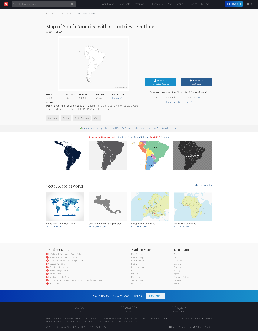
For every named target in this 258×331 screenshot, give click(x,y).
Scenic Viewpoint (57, 264)
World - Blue (55, 274)
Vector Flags (90, 318)
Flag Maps (136, 264)
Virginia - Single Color (59, 277)
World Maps (108, 4)
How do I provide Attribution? (178, 102)
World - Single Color (58, 270)
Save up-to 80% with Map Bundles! (127, 296)
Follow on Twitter (203, 327)
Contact (177, 267)
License (177, 264)
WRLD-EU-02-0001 (139, 227)
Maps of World (203, 185)
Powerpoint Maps (139, 260)
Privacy (177, 270)
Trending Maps (138, 280)
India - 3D (54, 283)
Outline (66, 118)
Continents (124, 4)
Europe (156, 4)
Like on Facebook (179, 327)
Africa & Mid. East (200, 4)
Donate (208, 318)
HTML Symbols (74, 321)
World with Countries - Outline (63, 257)
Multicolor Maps (138, 267)
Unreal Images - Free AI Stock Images (118, 318)
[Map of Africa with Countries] (193, 206)
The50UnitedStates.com (153, 318)
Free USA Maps (72, 318)
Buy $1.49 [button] (197, 82)
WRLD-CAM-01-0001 (97, 227)
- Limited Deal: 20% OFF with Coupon (129, 137)
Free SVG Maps (53, 318)
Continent (52, 118)
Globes (134, 274)
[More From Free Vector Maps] (219, 4)
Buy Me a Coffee (181, 277)
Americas (140, 4)
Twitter (177, 283)
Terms (176, 274)
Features (178, 260)
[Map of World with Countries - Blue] (65, 206)
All (47, 13)
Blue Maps (136, 270)
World (54, 13)
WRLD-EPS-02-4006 (54, 227)
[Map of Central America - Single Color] (108, 206)
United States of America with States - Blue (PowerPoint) (75, 280)
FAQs (176, 257)
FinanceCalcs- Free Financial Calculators (105, 321)
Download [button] (161, 82)
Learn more (197, 97)
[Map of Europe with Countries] (150, 206)
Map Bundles (234, 3)
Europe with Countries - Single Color (66, 260)
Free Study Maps (54, 321)
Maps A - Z (136, 283)
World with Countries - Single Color (65, 254)
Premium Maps (138, 257)
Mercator (117, 98)
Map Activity (136, 277)
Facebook (178, 280)
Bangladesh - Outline (59, 267)
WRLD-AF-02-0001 (181, 227)
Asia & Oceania (176, 4)
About (176, 254)
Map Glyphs (134, 321)
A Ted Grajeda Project (100, 327)
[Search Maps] (71, 4)
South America (67, 13)
